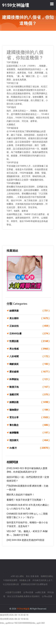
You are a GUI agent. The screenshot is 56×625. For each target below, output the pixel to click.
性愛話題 (29, 341)
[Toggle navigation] (52, 4)
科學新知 (29, 379)
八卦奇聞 (29, 356)
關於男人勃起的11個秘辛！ (20, 494)
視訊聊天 (29, 440)
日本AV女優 (29, 333)
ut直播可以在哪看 (13, 592)
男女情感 (29, 348)
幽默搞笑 (29, 364)
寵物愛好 (29, 409)
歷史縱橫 (29, 371)
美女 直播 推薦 (32, 576)
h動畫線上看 (24, 580)
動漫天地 (29, 387)
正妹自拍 (29, 326)
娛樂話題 (29, 402)
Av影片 (29, 447)
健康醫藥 (29, 432)
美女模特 (29, 318)
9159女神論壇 (23, 609)
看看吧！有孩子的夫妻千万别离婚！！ (26, 499)
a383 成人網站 (17, 576)
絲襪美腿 (29, 310)
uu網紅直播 (40, 592)
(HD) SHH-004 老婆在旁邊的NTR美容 (25, 540)
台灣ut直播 (28, 592)
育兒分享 (29, 417)
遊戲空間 (29, 394)
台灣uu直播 (47, 596)
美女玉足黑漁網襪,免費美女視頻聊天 (23, 596)
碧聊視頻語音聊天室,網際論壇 (34, 584)
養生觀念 (29, 425)
